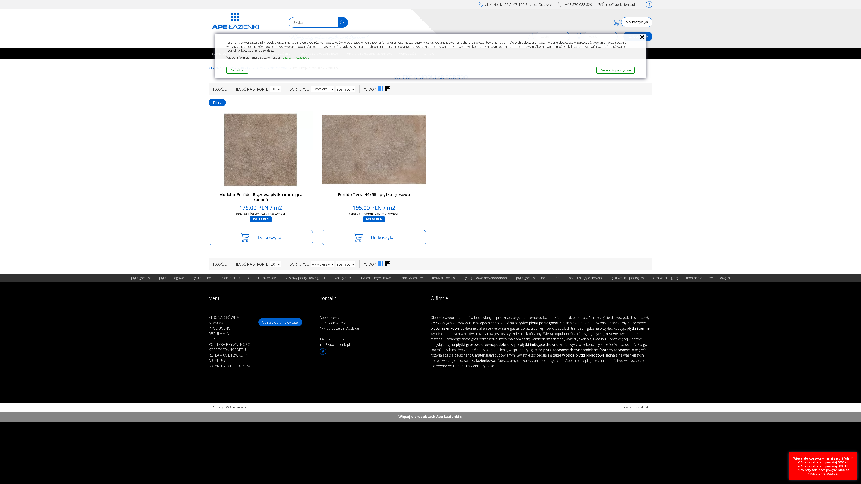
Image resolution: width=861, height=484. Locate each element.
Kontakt (217, 339)
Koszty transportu (227, 349)
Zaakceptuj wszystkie (615, 70)
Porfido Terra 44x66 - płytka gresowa (374, 194)
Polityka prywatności (230, 344)
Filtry (217, 102)
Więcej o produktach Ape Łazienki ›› (430, 416)
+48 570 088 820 (578, 4)
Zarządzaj (237, 70)
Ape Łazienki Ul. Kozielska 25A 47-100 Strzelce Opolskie (339, 323)
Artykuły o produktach (231, 365)
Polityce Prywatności (295, 57)
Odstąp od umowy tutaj (280, 322)
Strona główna (224, 317)
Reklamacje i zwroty (228, 355)
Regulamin (219, 333)
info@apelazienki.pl (620, 4)
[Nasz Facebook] (649, 4)
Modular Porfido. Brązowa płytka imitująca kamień (260, 197)
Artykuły (217, 360)
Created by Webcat (635, 407)
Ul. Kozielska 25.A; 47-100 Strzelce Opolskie (518, 4)
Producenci (220, 328)
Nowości (217, 322)
